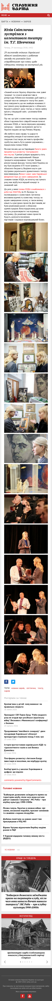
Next (47, 962)
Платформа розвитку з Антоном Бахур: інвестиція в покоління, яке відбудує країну (25, 759)
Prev (5, 962)
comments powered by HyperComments (22, 780)
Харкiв (27, 21)
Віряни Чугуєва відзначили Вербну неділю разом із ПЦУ (24, 828)
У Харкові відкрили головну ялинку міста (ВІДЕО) (23, 837)
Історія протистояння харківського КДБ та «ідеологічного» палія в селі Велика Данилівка (25, 747)
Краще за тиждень (26, 858)
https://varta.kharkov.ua (19, 8)
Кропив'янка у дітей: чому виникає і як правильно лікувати (23, 705)
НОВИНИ (15, 21)
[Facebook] (22, 996)
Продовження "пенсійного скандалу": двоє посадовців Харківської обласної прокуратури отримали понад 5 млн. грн (24, 734)
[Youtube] (29, 996)
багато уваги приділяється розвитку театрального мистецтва (25, 152)
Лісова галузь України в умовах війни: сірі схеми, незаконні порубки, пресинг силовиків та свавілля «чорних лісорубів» (26, 810)
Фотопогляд (26, 916)
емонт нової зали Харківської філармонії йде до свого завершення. (25, 175)
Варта (4, 21)
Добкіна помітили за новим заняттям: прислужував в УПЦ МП (22, 820)
